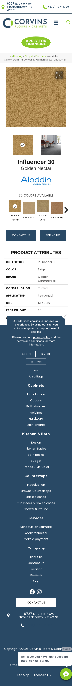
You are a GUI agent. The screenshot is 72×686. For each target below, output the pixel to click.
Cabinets (36, 385)
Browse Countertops (36, 491)
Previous (6, 143)
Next (66, 143)
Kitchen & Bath (36, 434)
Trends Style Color (36, 467)
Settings (36, 361)
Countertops (36, 476)
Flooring (18, 56)
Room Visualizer (36, 533)
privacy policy (41, 337)
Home (7, 56)
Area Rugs (36, 376)
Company (36, 548)
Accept (26, 353)
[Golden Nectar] (15, 206)
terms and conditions (30, 340)
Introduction (36, 394)
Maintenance (36, 425)
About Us (36, 557)
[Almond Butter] (43, 206)
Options (36, 400)
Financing (53, 235)
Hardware (36, 419)
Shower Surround (36, 509)
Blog (36, 581)
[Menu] (55, 23)
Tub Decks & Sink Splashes (36, 503)
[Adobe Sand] (29, 208)
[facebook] (32, 592)
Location (36, 569)
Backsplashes (36, 497)
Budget (36, 461)
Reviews (36, 575)
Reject (45, 353)
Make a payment (36, 539)
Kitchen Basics (36, 449)
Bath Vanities (36, 406)
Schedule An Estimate (36, 527)
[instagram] (39, 592)
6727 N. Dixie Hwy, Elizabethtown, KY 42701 (19, 7)
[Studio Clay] (57, 208)
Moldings (36, 413)
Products (40, 56)
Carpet (29, 56)
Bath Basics (36, 455)
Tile (36, 370)
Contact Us (21, 235)
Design (36, 443)
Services (36, 518)
